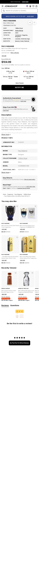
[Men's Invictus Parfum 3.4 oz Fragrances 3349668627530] (35, 206)
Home (4, 194)
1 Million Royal (27, 194)
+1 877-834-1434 (30, 186)
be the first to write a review (19, 343)
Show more (5, 134)
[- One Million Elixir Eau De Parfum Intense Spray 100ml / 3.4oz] (17, 237)
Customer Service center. (23, 188)
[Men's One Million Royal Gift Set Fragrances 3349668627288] (34, 22)
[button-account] (30, 6)
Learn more (23, 101)
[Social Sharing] (30, 22)
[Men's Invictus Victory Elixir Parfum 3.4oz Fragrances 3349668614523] (17, 206)
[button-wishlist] (33, 6)
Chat (8, 188)
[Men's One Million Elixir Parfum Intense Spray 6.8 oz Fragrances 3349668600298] (35, 237)
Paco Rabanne (18, 194)
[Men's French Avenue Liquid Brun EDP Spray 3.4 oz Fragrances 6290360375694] (15, 273)
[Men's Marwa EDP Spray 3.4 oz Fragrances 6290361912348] (32, 273)
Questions (14, 305)
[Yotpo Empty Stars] (5, 53)
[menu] (2, 6)
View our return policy (29, 179)
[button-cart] (36, 6)
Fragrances (10, 194)
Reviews (5, 305)
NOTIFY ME (19, 87)
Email (4, 188)
